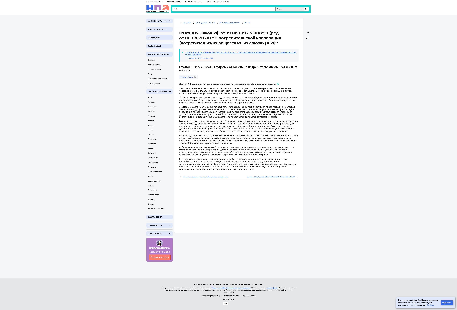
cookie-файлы (272, 288)
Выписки (151, 111)
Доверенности (154, 181)
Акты (150, 97)
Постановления (154, 69)
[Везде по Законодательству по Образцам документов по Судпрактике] (290, 9)
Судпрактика (155, 217)
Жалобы (151, 120)
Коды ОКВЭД (154, 46)
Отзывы (151, 185)
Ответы (151, 204)
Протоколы (152, 139)
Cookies (430, 305)
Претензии (152, 190)
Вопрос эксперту (157, 29)
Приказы (151, 102)
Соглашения (153, 158)
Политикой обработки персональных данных (231, 288)
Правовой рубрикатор (211, 296)
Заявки (150, 176)
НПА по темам (154, 83)
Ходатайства (153, 195)
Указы (150, 74)
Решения (151, 148)
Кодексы (151, 60)
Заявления (152, 107)
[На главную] (157, 9)
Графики (151, 116)
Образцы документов (159, 91)
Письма (151, 134)
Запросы (151, 199)
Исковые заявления (156, 209)
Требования (153, 162)
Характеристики (155, 171)
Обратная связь (249, 296)
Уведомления (153, 167)
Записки (151, 125)
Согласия (152, 153)
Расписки (152, 144)
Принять (446, 302)
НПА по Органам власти (158, 78)
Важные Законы (154, 65)
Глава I (200, 58)
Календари (154, 37)
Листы (150, 130)
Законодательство (158, 54)
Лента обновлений (231, 296)
